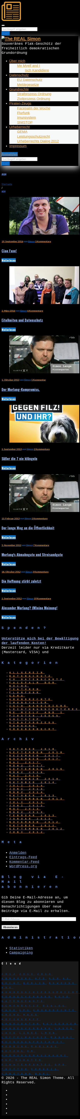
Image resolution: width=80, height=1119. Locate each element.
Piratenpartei (27, 1064)
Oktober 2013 (32, 795)
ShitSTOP (25, 122)
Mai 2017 (25, 762)
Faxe (9, 1010)
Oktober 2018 (32, 749)
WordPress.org (23, 866)
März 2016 (27, 772)
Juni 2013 (27, 805)
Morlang (44, 1046)
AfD (41, 978)
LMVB (49, 1033)
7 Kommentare (41, 545)
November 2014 (34, 779)
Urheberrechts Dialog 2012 (38, 141)
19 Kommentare (42, 598)
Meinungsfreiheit (33, 1042)
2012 (9, 974)
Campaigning (21, 953)
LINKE (29, 1033)
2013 (27, 974)
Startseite (7, 184)
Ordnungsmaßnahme (35, 1055)
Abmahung (17, 978)
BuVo (62, 996)
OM (31, 1051)
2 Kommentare (42, 449)
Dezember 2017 (34, 755)
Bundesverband (27, 996)
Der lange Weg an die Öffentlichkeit (28, 527)
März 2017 (27, 765)
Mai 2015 (25, 775)
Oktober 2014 (32, 782)
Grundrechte (19, 89)
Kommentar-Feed (24, 862)
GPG (25, 1010)
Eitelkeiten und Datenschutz (22, 320)
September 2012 (36, 829)
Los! (5, 33)
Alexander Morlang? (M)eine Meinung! (29, 607)
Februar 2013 (32, 815)
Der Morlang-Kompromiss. (21, 389)
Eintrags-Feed (23, 857)
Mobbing (15, 1046)
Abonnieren (10, 927)
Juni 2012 (27, 832)
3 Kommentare (43, 241)
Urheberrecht (19, 127)
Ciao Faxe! (9, 250)
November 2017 (34, 759)
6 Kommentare (35, 310)
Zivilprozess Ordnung (33, 99)
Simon (31, 241)
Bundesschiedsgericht (41, 992)
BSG (7, 987)
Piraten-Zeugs (20, 103)
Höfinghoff (21, 1019)
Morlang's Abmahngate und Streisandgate (32, 554)
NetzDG (13, 1051)
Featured (25, 689)
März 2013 (27, 812)
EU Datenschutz (29, 80)
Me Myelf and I (28, 66)
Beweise (62, 983)
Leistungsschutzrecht (33, 136)
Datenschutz (19, 75)
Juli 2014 (27, 785)
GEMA (22, 132)
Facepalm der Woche (33, 108)
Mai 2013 (25, 809)
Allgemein (27, 672)
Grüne (11, 1014)
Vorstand (17, 1074)
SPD (61, 1064)
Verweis (44, 1069)
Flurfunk (23, 113)
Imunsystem (26, 117)
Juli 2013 (27, 802)
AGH (55, 978)
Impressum (18, 146)
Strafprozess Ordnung (34, 94)
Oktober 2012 (32, 825)
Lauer (64, 1028)
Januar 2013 (30, 819)
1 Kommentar (38, 379)
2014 (45, 974)
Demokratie (21, 1006)
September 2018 (36, 752)
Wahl (43, 1074)
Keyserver (60, 1024)
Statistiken (21, 948)
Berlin (35, 983)
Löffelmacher (25, 1037)
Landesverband (27, 1028)
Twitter (15, 1069)
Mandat (62, 1037)
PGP (7, 1060)
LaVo (9, 1033)
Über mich (17, 61)
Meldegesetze (28, 85)
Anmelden (10, 154)
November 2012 (34, 822)
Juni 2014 (27, 789)
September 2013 (36, 799)
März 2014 (27, 792)
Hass (31, 1014)
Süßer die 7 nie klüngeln (19, 458)
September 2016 (36, 769)
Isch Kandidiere (37, 70)
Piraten (29, 1060)
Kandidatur (21, 1024)
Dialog (54, 1006)
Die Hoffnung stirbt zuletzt (21, 581)
